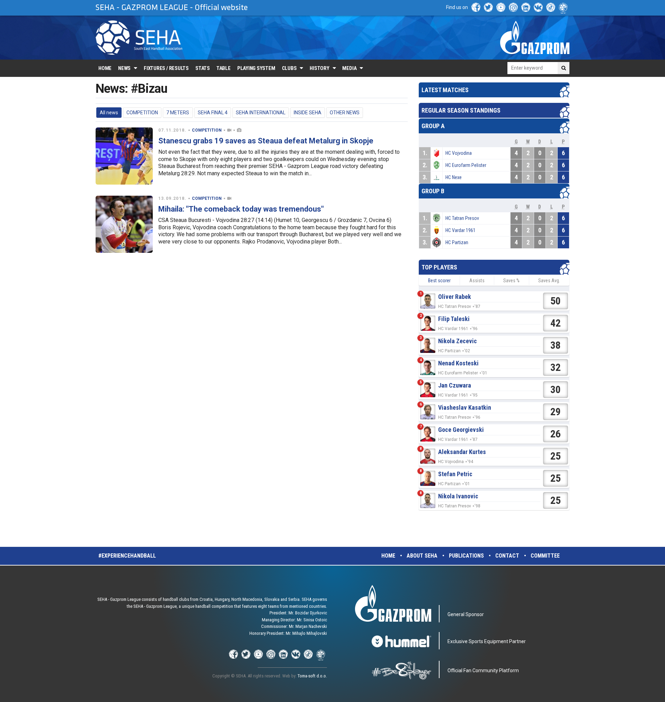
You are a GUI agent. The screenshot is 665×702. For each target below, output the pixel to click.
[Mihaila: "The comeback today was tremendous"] (124, 224)
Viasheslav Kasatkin (464, 407)
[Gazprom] (534, 37)
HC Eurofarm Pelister (465, 165)
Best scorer (439, 280)
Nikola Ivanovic (458, 496)
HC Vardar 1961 (460, 230)
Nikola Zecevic (457, 341)
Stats (202, 68)
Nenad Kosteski (458, 363)
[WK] (538, 7)
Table (223, 68)
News (124, 68)
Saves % (511, 280)
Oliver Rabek (454, 296)
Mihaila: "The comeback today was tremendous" (241, 209)
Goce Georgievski (461, 429)
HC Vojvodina (458, 153)
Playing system (256, 68)
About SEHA (422, 555)
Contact (507, 555)
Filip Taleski (454, 318)
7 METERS (177, 112)
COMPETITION (142, 112)
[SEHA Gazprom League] (139, 37)
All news (109, 112)
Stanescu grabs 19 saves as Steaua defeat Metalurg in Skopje (265, 140)
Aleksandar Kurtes (462, 451)
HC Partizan (456, 242)
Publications (466, 555)
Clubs (289, 68)
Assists (477, 280)
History (319, 68)
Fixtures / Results (166, 68)
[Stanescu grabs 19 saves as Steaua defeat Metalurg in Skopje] (124, 156)
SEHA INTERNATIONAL (260, 112)
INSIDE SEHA (307, 112)
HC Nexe (453, 177)
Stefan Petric (455, 474)
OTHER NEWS (345, 112)
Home (105, 68)
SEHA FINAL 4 (213, 112)
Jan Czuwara (454, 385)
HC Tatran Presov (462, 218)
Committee (545, 555)
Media (349, 68)
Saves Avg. (549, 280)
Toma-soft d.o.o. (312, 675)
